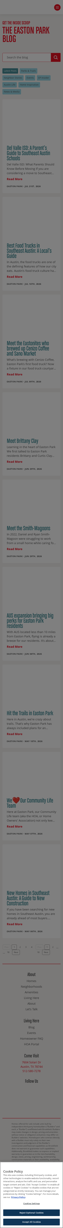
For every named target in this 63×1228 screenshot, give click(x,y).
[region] (31, 1195)
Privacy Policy (18, 1197)
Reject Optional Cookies (32, 1212)
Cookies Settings (31, 1203)
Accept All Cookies (31, 1221)
